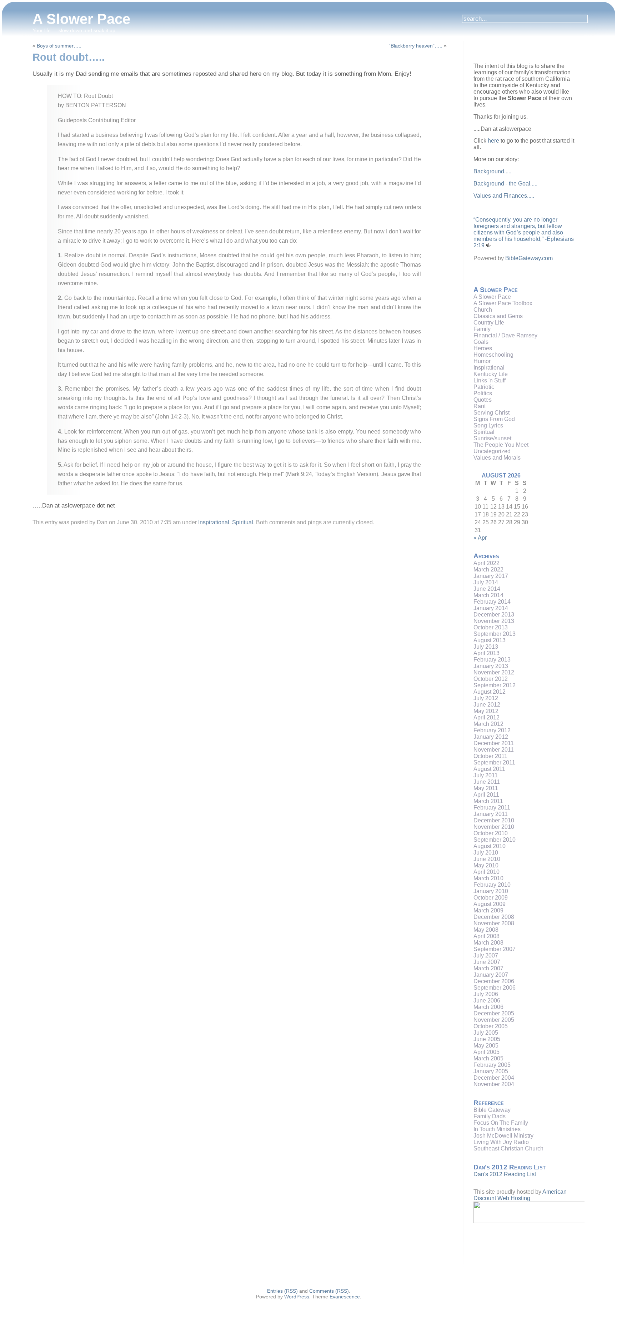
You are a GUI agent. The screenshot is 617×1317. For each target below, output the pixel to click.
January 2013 (490, 666)
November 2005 (493, 1020)
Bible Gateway (492, 1110)
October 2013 (490, 627)
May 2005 (485, 1046)
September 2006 (494, 988)
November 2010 (493, 827)
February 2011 (491, 807)
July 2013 (485, 647)
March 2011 (488, 801)
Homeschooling (493, 355)
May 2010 (485, 865)
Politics (482, 393)
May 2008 (485, 930)
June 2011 (486, 782)
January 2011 (490, 814)
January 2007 (490, 975)
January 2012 (490, 737)
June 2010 (486, 859)
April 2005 (486, 1052)
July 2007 (485, 955)
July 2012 (485, 698)
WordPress (296, 1296)
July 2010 (485, 853)
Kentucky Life (490, 374)
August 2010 (489, 846)
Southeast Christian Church (508, 1148)
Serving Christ (491, 413)
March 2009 (488, 910)
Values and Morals (497, 458)
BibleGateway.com (529, 258)
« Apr (480, 538)
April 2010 (486, 872)
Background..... (492, 171)
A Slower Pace (81, 19)
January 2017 (490, 576)
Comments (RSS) (329, 1291)
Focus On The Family (500, 1123)
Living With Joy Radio (501, 1142)
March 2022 (488, 569)
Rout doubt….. (68, 57)
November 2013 (493, 621)
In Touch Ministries (497, 1129)
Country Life (488, 323)
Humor (482, 361)
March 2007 (488, 968)
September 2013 (494, 634)
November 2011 (493, 750)
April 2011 (486, 795)
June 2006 (486, 1000)
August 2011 (489, 769)
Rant (479, 406)
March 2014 (488, 595)
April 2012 (486, 717)
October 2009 (490, 898)
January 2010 (490, 891)
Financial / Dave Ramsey (505, 335)
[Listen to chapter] (488, 245)
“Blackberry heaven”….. (415, 46)
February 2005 (492, 1065)
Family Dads (489, 1116)
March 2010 (488, 878)
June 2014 (486, 589)
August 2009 (489, 904)
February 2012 (492, 730)
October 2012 (490, 679)
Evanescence (345, 1296)
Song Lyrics (488, 425)
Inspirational (213, 522)
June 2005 (486, 1039)
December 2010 (493, 820)
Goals (480, 342)
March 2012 (488, 724)
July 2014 (485, 582)
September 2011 (494, 762)
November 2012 (493, 672)
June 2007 (486, 962)
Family (482, 329)
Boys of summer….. (59, 46)
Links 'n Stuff (489, 380)
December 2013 (493, 615)
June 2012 (486, 705)
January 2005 (490, 1071)
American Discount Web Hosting (520, 1195)
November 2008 (493, 923)
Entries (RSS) (282, 1291)
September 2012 (494, 685)
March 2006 (488, 1007)
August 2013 (489, 640)
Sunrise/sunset (492, 438)
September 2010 (494, 840)
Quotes (482, 400)
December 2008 (493, 917)
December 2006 (493, 981)
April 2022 (486, 563)
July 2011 (485, 775)
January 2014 (490, 608)
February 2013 (492, 660)
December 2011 (493, 743)
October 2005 (490, 1026)
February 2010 (492, 885)
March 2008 (488, 943)
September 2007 (494, 949)
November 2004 (493, 1084)
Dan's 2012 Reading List (504, 1174)
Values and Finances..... (503, 196)
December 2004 (493, 1078)
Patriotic (483, 387)
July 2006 (485, 994)
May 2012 (485, 711)
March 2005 (488, 1058)
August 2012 (489, 692)
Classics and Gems (498, 316)
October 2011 (490, 756)
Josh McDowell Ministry (503, 1136)
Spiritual (242, 522)
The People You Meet (500, 445)
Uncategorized (492, 451)
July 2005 (485, 1033)
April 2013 (486, 653)
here (493, 141)
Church (482, 310)
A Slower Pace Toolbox (502, 303)
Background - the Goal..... (505, 183)
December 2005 (493, 1013)
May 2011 (485, 788)
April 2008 (486, 936)
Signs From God (494, 419)
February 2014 (492, 602)
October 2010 (490, 833)
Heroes (482, 348)
